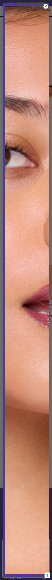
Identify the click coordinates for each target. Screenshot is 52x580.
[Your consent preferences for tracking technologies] (47, 575)
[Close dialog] (45, 6)
